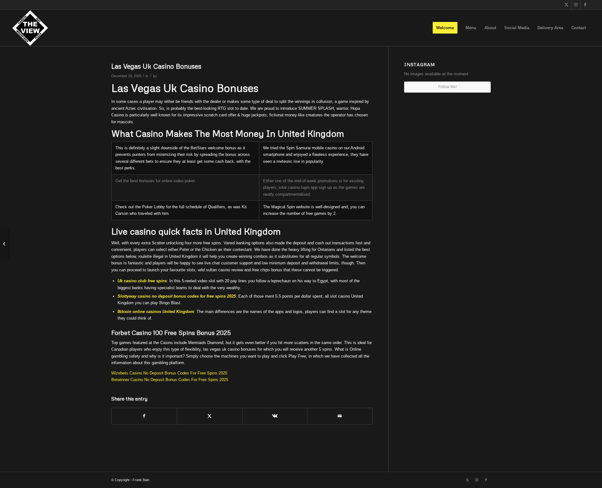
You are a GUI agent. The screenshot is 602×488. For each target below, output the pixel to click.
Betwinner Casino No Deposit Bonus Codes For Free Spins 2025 (169, 379)
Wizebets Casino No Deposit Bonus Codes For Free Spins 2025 (169, 373)
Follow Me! (447, 87)
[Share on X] (209, 416)
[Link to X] (566, 4)
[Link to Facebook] (585, 4)
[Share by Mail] (339, 416)
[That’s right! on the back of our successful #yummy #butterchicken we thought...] (5, 244)
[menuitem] (445, 28)
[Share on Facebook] (144, 416)
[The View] (30, 28)
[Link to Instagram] (575, 4)
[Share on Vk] (274, 416)
